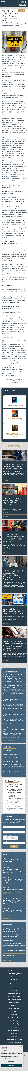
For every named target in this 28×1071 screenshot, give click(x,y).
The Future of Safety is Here (15, 405)
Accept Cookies (11, 1065)
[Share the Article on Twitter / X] (23, 10)
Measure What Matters (9, 940)
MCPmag (14, 1005)
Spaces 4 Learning (14, 1024)
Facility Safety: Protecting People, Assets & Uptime (12, 860)
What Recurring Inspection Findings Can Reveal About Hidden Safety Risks (13, 537)
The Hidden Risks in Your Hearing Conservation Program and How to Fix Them (13, 912)
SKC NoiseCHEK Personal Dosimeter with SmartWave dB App (15, 419)
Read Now (5, 480)
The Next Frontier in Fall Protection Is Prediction (13, 715)
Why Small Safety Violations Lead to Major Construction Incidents (13, 611)
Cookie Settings (11, 1061)
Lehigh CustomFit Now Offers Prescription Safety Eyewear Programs (14, 434)
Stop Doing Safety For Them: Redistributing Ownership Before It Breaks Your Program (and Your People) (12, 901)
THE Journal (13, 1036)
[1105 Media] (14, 980)
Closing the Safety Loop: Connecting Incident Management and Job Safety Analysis (13, 880)
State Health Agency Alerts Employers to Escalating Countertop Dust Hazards (14, 802)
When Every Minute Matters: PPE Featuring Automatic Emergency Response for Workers (12, 871)
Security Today (14, 1021)
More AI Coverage (8, 741)
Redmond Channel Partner (14, 1018)
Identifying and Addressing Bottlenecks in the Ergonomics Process (14, 935)
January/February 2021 (9, 380)
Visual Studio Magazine (14, 1042)
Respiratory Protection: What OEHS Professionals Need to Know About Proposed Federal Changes (14, 646)
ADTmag (14, 987)
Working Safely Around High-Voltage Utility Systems (13, 890)
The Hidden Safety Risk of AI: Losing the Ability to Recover (13, 700)
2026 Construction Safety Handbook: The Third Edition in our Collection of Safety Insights (13, 766)
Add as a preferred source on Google (23, 5)
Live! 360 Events (14, 1002)
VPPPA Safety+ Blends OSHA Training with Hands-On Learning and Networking (15, 808)
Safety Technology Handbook (11, 761)
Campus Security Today (14, 993)
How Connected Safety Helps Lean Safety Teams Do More (12, 686)
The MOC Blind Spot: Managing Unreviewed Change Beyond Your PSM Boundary (14, 945)
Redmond (14, 1015)
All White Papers (8, 960)
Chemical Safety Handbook (10, 754)
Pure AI (14, 1011)
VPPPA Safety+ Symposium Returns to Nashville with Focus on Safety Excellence (14, 790)
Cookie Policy (19, 1058)
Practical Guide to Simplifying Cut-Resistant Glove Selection (12, 956)
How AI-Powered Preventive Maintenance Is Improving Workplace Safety (13, 729)
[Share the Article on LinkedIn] (21, 10)
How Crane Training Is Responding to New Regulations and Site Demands (12, 501)
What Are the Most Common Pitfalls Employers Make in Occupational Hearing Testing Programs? (13, 930)
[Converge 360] (14, 974)
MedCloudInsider (14, 1008)
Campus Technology (14, 996)
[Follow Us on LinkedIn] (21, 2)
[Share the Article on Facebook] (19, 10)
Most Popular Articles (12, 781)
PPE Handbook (7, 750)
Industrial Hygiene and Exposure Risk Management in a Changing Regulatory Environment (13, 575)
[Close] (21, 1046)
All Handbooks (7, 775)
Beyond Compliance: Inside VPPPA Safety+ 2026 (15, 785)
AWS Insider (14, 990)
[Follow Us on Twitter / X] (23, 2)
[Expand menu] (25, 2)
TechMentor (14, 1027)
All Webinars (7, 918)
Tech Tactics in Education (14, 1030)
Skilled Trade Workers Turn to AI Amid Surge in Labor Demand (13, 675)
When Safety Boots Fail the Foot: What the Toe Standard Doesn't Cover (13, 466)
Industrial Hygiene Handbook (11, 771)
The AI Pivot (14, 1033)
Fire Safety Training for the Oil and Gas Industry (14, 951)
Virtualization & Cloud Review (14, 1039)
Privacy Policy (14, 835)
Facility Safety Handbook (10, 758)
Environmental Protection (14, 999)
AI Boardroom (14, 984)
